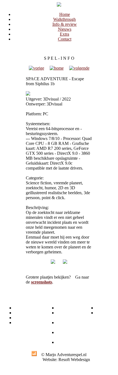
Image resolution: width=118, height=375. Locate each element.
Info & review (64, 24)
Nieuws (64, 29)
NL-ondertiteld (66, 325)
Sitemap (103, 312)
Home (64, 14)
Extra (64, 34)
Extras (62, 307)
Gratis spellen (63, 315)
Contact (64, 39)
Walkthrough (64, 19)
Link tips (64, 342)
